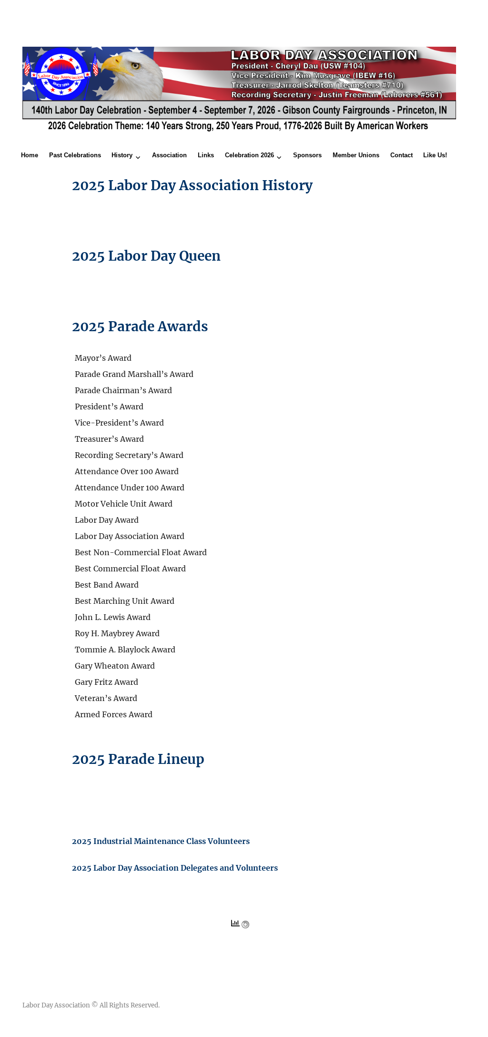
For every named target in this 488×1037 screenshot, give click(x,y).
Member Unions (356, 155)
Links (206, 155)
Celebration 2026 (249, 155)
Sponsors (307, 155)
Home (29, 155)
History (122, 155)
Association (169, 155)
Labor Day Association (56, 1005)
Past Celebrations (75, 155)
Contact (401, 155)
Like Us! (435, 155)
